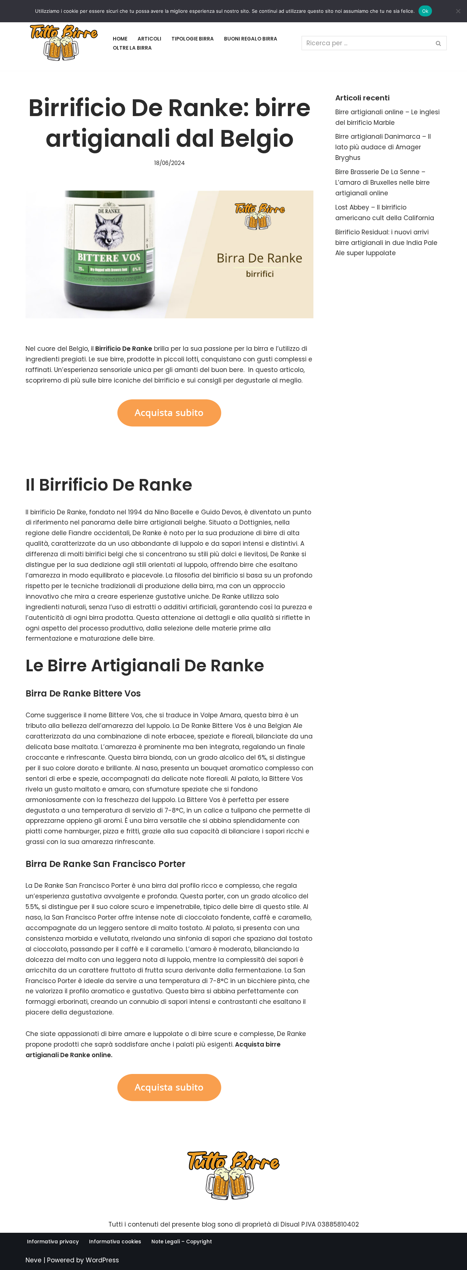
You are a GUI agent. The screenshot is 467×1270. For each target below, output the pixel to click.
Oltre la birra (132, 48)
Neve (34, 1260)
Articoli (149, 38)
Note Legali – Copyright (181, 1241)
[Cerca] (439, 43)
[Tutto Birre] (63, 43)
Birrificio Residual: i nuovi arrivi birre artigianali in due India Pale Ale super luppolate (386, 243)
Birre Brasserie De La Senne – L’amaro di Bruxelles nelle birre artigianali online (382, 182)
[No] (458, 11)
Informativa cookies (115, 1241)
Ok (425, 11)
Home (120, 38)
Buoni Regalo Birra (250, 38)
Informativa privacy (53, 1241)
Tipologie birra (192, 38)
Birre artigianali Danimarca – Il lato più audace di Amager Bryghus (383, 147)
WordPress (102, 1260)
